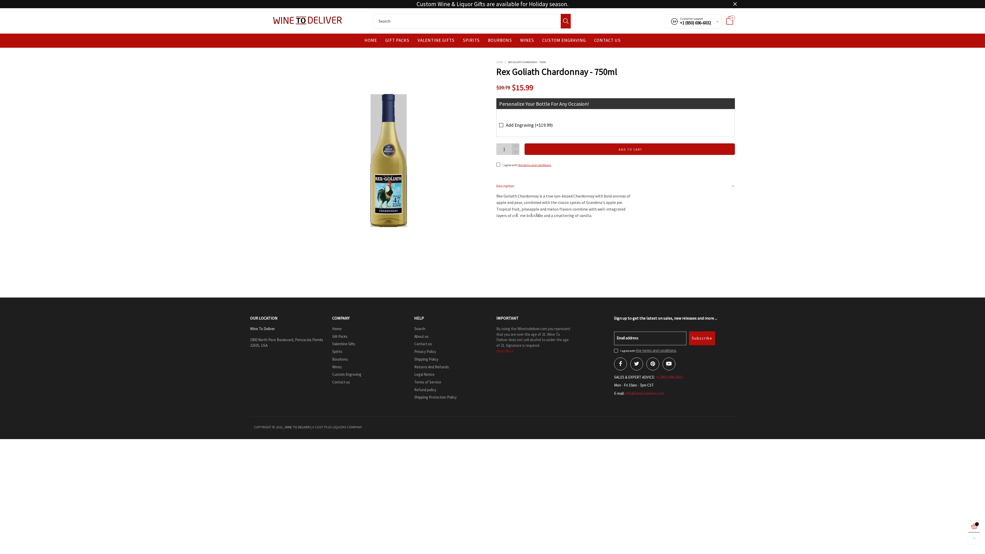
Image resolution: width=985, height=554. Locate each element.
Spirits (471, 40)
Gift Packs (397, 40)
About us (421, 336)
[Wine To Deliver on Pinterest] (652, 364)
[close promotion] (735, 4)
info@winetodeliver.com (644, 393)
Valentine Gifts (436, 40)
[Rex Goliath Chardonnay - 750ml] (390, 159)
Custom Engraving (564, 40)
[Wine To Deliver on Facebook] (620, 364)
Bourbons (500, 40)
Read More (505, 351)
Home (371, 40)
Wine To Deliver (297, 427)
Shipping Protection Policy (435, 397)
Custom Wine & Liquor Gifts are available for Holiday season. (492, 4)
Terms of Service (427, 382)
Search (419, 328)
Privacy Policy (425, 351)
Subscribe (702, 338)
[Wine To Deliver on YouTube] (669, 364)
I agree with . (527, 165)
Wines (527, 40)
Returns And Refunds (431, 366)
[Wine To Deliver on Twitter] (636, 364)
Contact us (607, 40)
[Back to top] (974, 538)
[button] (515, 152)
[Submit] (566, 21)
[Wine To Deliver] (307, 20)
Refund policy (425, 389)
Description (505, 186)
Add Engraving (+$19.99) (529, 125)
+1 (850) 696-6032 (669, 377)
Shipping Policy (426, 359)
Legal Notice (424, 374)
